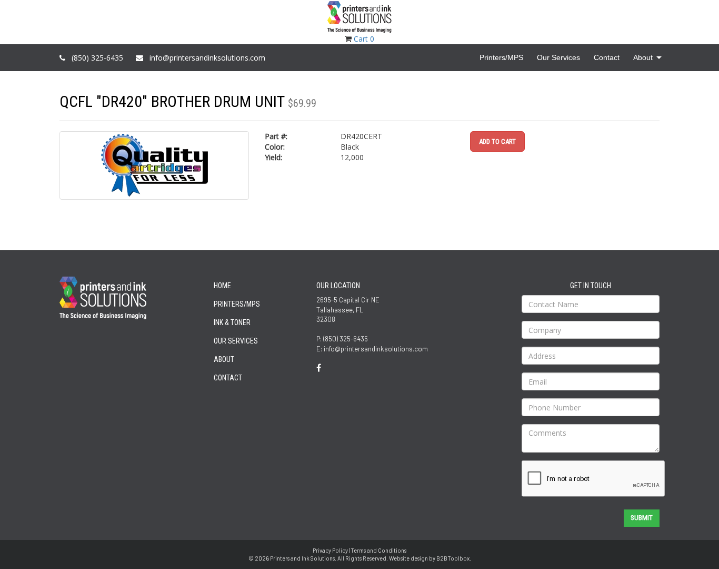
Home (222, 285)
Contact (228, 378)
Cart (364, 39)
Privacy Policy (330, 550)
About (224, 359)
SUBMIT (642, 518)
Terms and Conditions (378, 550)
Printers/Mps (237, 304)
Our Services (236, 341)
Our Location (338, 285)
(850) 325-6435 (97, 58)
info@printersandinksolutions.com (207, 58)
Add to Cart (497, 141)
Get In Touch (590, 285)
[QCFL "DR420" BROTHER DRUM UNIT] (154, 165)
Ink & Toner (232, 322)
